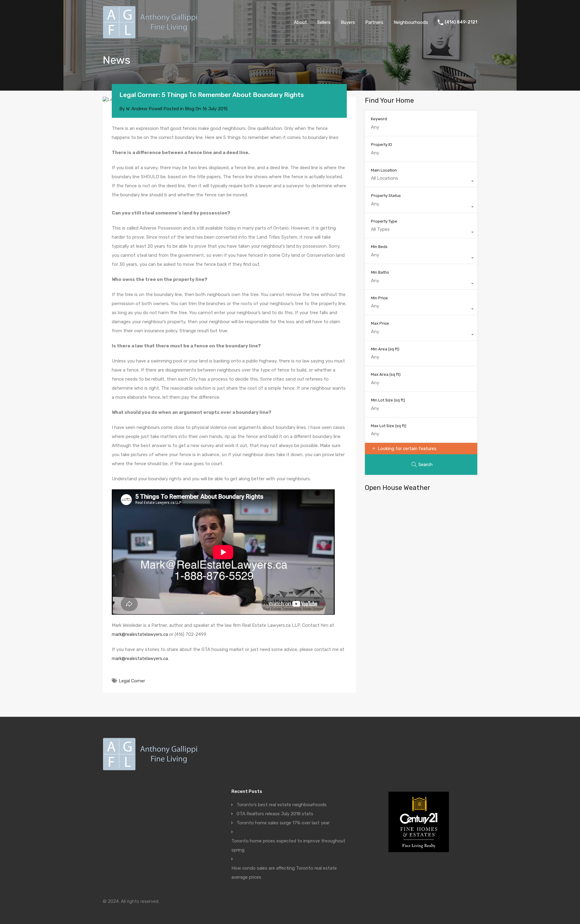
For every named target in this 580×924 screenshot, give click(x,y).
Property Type (384, 221)
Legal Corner (132, 681)
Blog (189, 108)
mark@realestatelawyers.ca (140, 634)
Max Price (380, 323)
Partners (374, 22)
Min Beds (379, 246)
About (300, 22)
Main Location (384, 170)
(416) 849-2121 (461, 22)
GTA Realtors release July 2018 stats (275, 813)
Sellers (323, 22)
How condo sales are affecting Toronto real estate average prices (284, 872)
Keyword (379, 119)
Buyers (348, 22)
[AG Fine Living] (152, 36)
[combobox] (421, 181)
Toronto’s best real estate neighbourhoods (282, 804)
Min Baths (380, 272)
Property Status (386, 195)
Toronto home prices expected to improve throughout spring (288, 845)
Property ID (381, 144)
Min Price (379, 298)
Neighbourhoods (411, 22)
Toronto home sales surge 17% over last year (283, 823)
